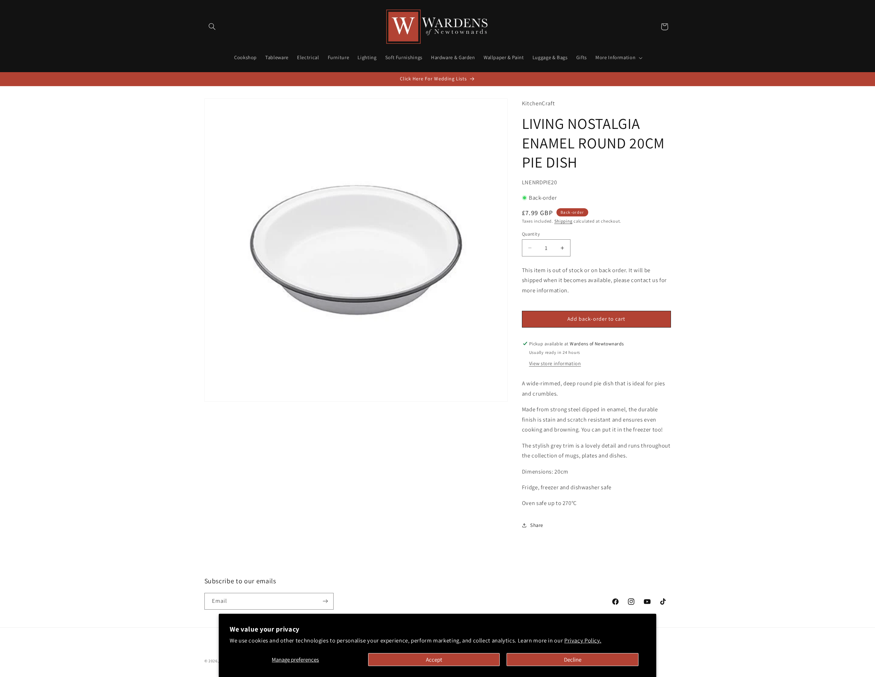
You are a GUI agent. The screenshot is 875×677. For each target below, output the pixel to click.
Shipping (563, 221)
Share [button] (536, 525)
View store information (555, 363)
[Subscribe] (325, 601)
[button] (212, 27)
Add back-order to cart (596, 318)
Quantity (531, 234)
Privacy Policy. (582, 640)
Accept (434, 659)
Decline (572, 659)
